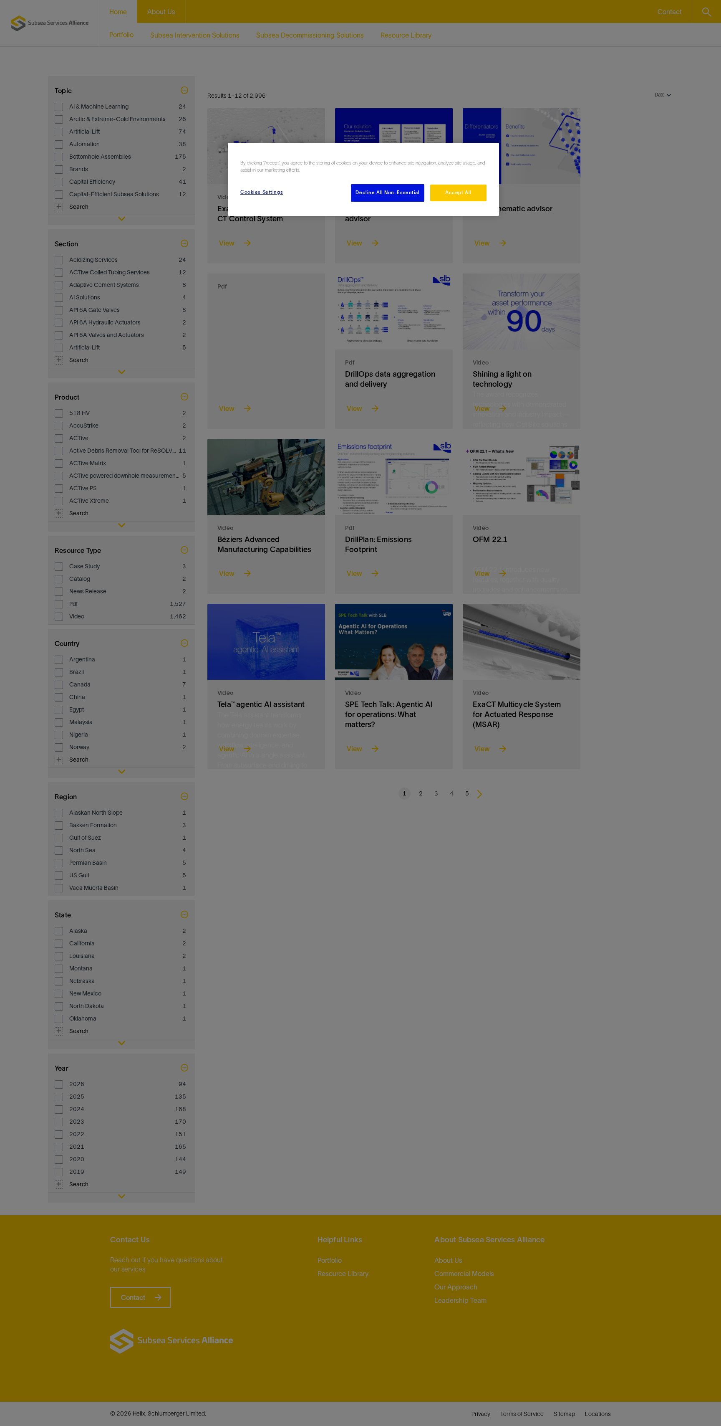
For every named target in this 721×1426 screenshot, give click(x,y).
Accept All (458, 192)
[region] (363, 179)
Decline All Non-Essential (387, 192)
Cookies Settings (261, 192)
